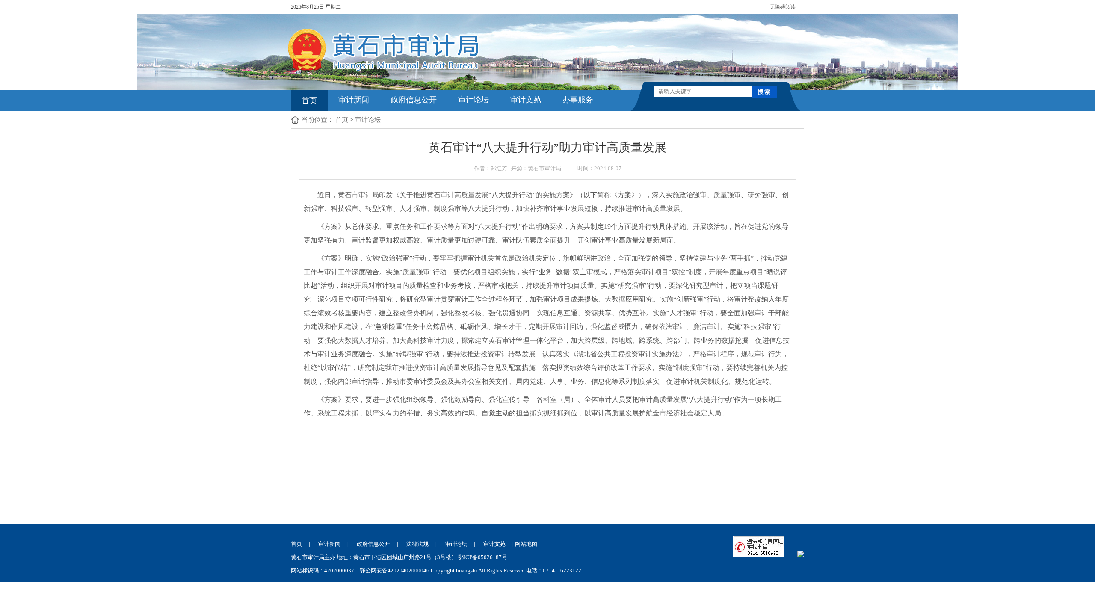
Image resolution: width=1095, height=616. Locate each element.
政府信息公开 (414, 99)
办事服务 (577, 99)
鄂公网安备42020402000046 (394, 570)
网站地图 (526, 544)
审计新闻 (353, 99)
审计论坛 (473, 99)
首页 (309, 100)
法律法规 (417, 544)
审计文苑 (525, 99)
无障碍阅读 (783, 7)
